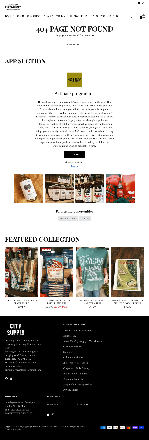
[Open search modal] (130, 16)
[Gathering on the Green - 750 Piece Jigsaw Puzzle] (127, 272)
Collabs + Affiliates (73, 357)
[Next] (125, 16)
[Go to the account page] (136, 16)
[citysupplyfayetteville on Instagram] (142, 3)
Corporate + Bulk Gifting (76, 368)
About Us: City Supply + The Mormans (83, 341)
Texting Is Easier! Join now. (77, 330)
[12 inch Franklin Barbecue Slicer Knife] (21, 272)
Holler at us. (69, 335)
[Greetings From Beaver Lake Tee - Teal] (92, 272)
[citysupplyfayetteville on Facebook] (139, 3)
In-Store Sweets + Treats (75, 362)
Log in (74, 166)
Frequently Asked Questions (77, 384)
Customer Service (72, 346)
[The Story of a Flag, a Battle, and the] (56, 272)
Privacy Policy (70, 389)
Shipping (68, 352)
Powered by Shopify (13, 429)
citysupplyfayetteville (29, 426)
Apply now (74, 154)
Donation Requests (73, 379)
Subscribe (82, 405)
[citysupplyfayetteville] (13, 7)
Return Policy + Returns (75, 373)
